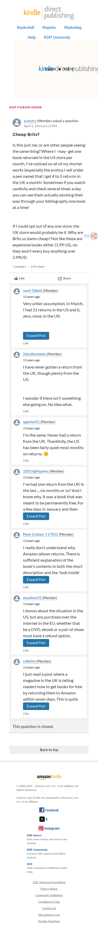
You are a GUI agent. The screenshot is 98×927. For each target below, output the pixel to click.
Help (32, 37)
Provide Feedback (49, 921)
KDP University (57, 37)
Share (67, 278)
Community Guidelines (49, 895)
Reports (49, 27)
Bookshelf (25, 27)
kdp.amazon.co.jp (49, 914)
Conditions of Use (49, 901)
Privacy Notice (49, 888)
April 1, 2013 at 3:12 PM (40, 126)
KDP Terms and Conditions (49, 882)
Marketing (72, 27)
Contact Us (49, 908)
